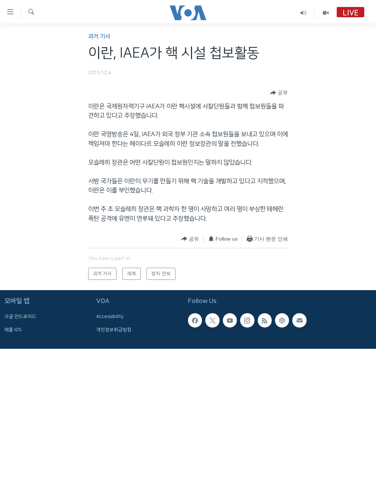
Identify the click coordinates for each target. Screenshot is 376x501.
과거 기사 (99, 36)
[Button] (279, 93)
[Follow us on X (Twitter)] (212, 320)
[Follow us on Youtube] (230, 320)
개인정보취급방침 (113, 329)
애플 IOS (13, 329)
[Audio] (303, 12)
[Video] (326, 12)
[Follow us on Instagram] (247, 320)
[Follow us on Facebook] (195, 320)
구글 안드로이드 (20, 316)
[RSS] (265, 320)
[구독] (299, 320)
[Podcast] (282, 320)
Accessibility (110, 316)
